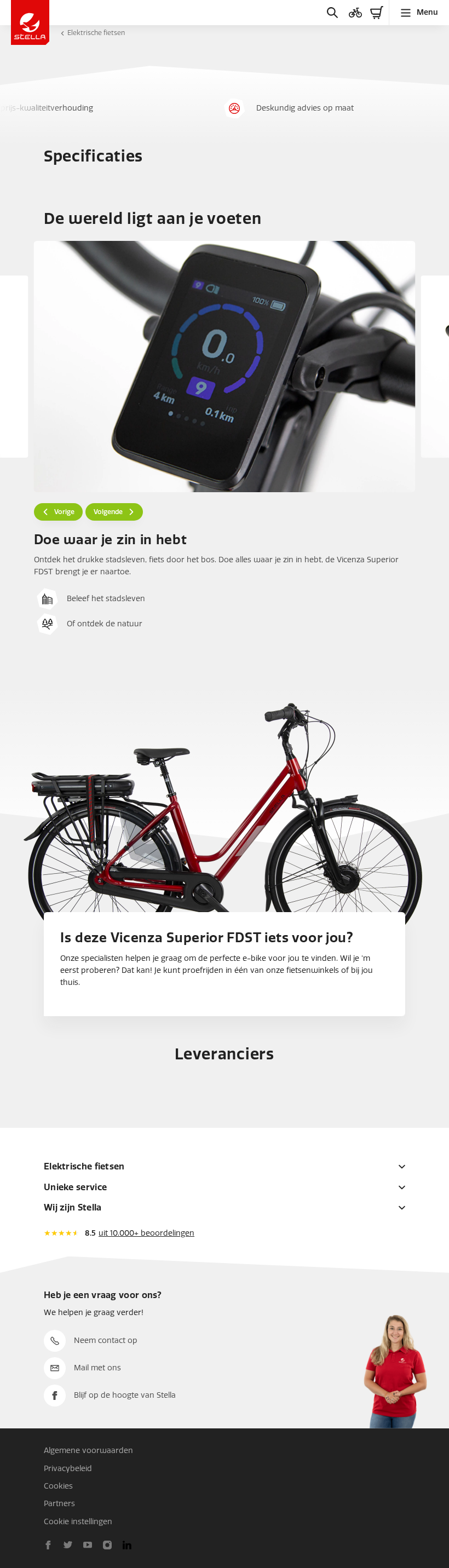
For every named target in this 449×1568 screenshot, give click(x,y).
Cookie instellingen (78, 1521)
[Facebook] (48, 1545)
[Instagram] (107, 1545)
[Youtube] (87, 1545)
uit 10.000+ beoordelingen (146, 1233)
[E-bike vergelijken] (355, 12)
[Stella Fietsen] (30, 22)
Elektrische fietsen (96, 33)
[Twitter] (68, 1545)
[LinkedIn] (127, 1545)
